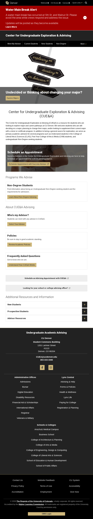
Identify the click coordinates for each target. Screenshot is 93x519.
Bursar (25, 387)
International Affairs (25, 408)
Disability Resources (25, 397)
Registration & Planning (67, 408)
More (83, 44)
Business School (46, 434)
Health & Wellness (67, 392)
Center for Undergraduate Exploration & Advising (38, 35)
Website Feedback (46, 480)
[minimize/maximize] (85, 17)
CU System (74, 480)
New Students (14, 304)
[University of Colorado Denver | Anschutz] (12, 2)
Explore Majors (13, 98)
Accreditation (17, 492)
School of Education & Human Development (46, 460)
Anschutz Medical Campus (46, 429)
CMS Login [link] (46, 514)
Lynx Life (68, 397)
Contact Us (18, 480)
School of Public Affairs (46, 466)
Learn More (11, 27)
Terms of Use (46, 486)
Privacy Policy (17, 486)
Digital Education (25, 392)
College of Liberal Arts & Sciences (46, 455)
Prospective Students (17, 311)
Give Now (74, 492)
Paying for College (67, 402)
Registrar (25, 413)
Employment (46, 492)
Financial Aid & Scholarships (25, 402)
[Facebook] (42, 371)
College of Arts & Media (46, 445)
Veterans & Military (25, 418)
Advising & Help (68, 382)
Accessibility (74, 486)
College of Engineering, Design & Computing (46, 450)
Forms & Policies (67, 387)
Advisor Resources (16, 318)
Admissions (25, 382)
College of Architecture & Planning (46, 440)
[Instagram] (51, 371)
